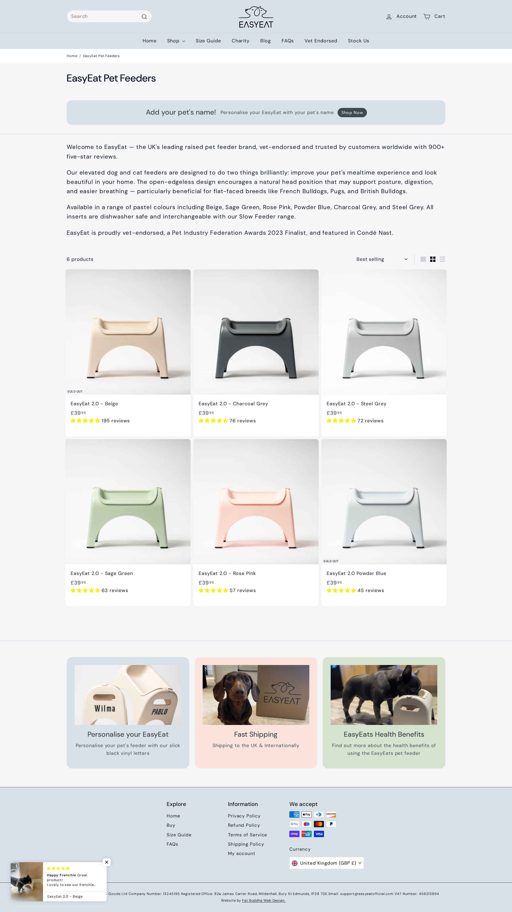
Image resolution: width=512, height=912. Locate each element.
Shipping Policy (246, 844)
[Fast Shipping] (256, 695)
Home (150, 41)
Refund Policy (244, 825)
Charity (241, 41)
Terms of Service (247, 835)
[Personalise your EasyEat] (128, 695)
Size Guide (208, 41)
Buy (171, 825)
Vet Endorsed (321, 41)
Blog (265, 41)
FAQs (288, 41)
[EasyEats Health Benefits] (384, 695)
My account (241, 853)
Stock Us (358, 41)
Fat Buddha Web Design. (264, 900)
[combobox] (109, 16)
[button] (86, 421)
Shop (174, 41)
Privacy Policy (244, 816)
